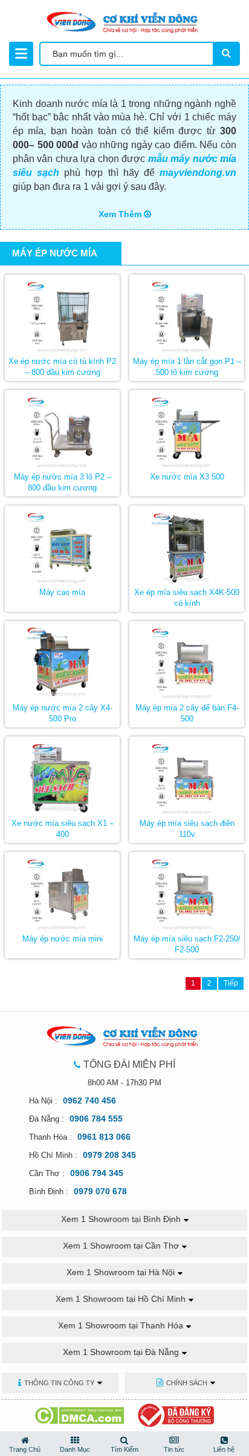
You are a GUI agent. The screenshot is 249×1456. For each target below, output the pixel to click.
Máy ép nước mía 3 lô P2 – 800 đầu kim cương (62, 482)
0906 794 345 (96, 1173)
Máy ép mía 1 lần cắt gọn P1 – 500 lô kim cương (187, 367)
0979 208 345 (109, 1155)
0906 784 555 (96, 1118)
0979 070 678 (100, 1191)
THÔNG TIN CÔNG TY (59, 1382)
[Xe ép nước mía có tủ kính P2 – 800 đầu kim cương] (62, 314)
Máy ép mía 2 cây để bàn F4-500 (187, 713)
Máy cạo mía (62, 592)
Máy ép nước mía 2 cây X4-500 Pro (62, 713)
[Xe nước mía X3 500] (186, 429)
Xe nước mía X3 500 (187, 476)
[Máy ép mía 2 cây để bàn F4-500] (186, 660)
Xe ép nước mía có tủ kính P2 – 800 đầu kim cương (62, 367)
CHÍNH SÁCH (186, 1382)
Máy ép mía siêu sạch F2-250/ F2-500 (187, 944)
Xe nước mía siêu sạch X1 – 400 (62, 829)
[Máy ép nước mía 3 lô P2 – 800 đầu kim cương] (62, 429)
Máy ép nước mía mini (62, 938)
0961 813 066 (104, 1137)
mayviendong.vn (198, 172)
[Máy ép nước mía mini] (62, 891)
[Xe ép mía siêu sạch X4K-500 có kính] (186, 544)
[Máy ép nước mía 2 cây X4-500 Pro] (62, 660)
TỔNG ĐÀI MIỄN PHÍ (129, 1064)
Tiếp (231, 983)
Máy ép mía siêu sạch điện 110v (187, 829)
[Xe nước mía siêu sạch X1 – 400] (62, 775)
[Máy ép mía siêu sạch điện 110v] (186, 775)
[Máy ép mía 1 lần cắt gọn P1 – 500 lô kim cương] (186, 314)
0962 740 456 (89, 1100)
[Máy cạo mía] (62, 544)
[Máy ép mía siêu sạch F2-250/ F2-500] (186, 891)
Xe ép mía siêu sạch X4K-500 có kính (186, 598)
